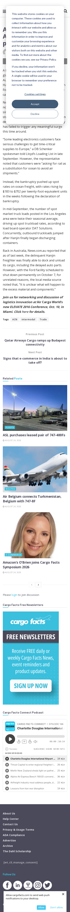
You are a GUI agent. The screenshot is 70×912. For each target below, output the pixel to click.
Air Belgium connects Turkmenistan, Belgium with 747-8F (32, 498)
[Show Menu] (4, 11)
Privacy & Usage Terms (18, 829)
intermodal (28, 319)
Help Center (11, 819)
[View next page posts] (38, 584)
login (14, 595)
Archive (8, 846)
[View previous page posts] (32, 584)
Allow (41, 907)
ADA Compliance (14, 835)
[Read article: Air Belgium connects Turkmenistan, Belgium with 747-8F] (35, 469)
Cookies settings (35, 94)
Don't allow (56, 907)
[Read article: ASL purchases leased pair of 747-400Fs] (35, 408)
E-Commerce (13, 554)
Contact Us (10, 824)
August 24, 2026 (12, 440)
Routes (10, 488)
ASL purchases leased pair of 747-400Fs (34, 435)
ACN (14, 319)
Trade (43, 319)
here (25, 312)
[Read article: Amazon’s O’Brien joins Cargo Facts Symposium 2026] (35, 535)
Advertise (9, 840)
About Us (9, 813)
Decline (35, 113)
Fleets (10, 427)
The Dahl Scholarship (17, 851)
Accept (35, 104)
